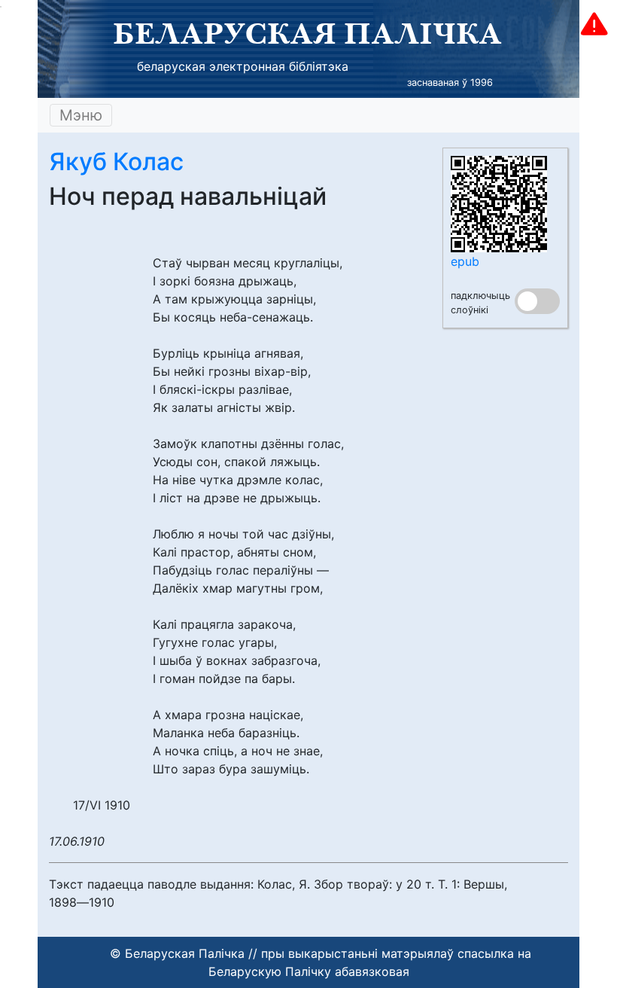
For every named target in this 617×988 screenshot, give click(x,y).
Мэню (80, 115)
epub (465, 261)
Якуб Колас (116, 161)
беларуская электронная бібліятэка (242, 66)
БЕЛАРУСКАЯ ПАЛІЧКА (307, 33)
